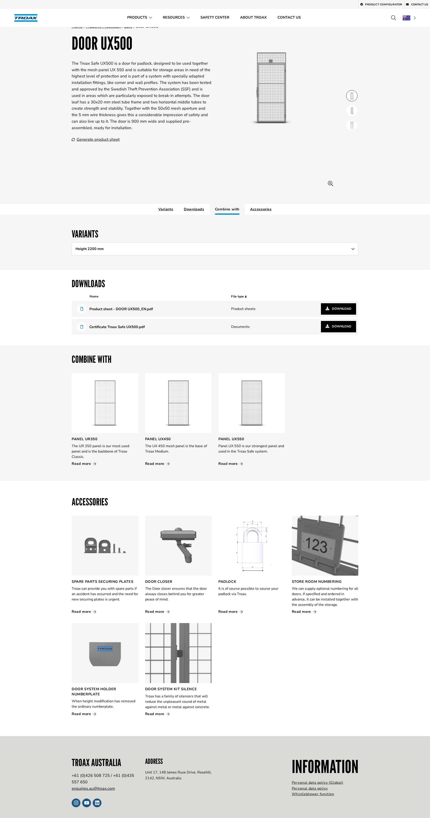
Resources (174, 17)
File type (238, 296)
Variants (165, 209)
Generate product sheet (98, 139)
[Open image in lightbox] (330, 183)
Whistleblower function (313, 794)
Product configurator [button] (383, 4)
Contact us (289, 17)
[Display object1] (351, 110)
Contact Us (419, 4)
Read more (82, 463)
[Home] (27, 18)
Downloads (194, 209)
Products (137, 17)
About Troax (253, 17)
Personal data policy (310, 788)
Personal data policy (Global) (317, 782)
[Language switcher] (409, 17)
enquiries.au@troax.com (93, 788)
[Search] (393, 17)
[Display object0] (351, 95)
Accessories (261, 209)
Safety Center (214, 17)
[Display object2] (351, 125)
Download (341, 309)
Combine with (227, 209)
